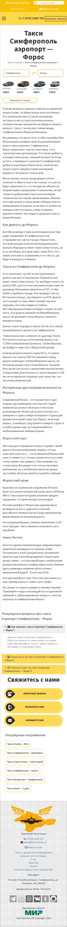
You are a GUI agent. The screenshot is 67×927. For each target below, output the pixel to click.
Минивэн (53, 88)
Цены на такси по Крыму (33, 855)
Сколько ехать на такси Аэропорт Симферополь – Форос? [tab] (27, 669)
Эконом (6, 88)
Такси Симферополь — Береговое (25, 752)
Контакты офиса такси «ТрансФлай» (33, 869)
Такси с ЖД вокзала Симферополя (33, 852)
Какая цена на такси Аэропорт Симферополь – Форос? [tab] (34, 658)
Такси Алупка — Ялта (18, 743)
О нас (33, 859)
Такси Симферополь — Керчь (22, 770)
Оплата (33, 866)
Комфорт (38, 88)
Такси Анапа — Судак (18, 788)
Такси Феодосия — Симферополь (25, 779)
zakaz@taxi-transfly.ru (35, 842)
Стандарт (22, 88)
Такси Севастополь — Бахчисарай (25, 761)
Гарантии (33, 862)
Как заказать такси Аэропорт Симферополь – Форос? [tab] (33, 628)
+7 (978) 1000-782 (32, 18)
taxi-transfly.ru (22, 643)
